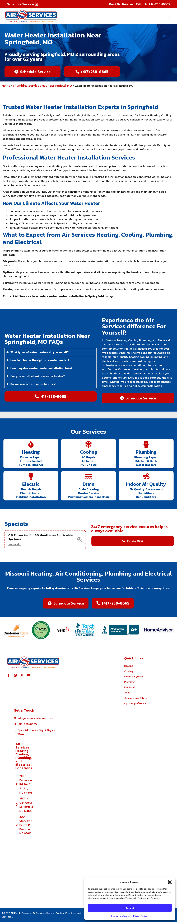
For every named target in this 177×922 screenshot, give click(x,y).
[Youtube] (28, 675)
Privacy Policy (140, 916)
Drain (88, 484)
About (127, 692)
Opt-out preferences (121, 916)
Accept (129, 908)
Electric (30, 484)
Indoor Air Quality (146, 484)
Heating (31, 452)
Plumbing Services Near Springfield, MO (42, 85)
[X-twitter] (21, 675)
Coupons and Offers (135, 698)
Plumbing (146, 452)
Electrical (129, 687)
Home (6, 85)
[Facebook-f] (8, 675)
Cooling (88, 452)
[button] (170, 882)
